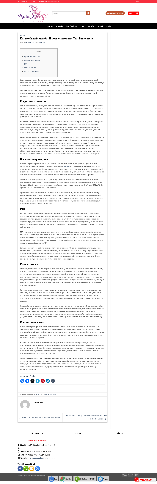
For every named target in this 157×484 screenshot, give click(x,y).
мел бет (67, 166)
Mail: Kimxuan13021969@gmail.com (49, 1)
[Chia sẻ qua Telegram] (38, 381)
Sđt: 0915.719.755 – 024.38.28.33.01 (27, 1)
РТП (25, 64)
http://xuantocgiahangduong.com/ (41, 458)
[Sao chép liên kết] (53, 381)
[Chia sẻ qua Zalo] (27, 381)
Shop (83, 26)
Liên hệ (100, 26)
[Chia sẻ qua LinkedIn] (48, 381)
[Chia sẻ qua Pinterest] (43, 381)
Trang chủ (49, 26)
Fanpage (105, 479)
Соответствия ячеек (31, 71)
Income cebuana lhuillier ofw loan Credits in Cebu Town (40, 417)
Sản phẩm (91, 26)
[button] (137, 1)
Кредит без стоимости (32, 57)
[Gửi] (88, 13)
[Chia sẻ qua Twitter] (32, 381)
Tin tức (108, 26)
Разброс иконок (30, 68)
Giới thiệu (59, 26)
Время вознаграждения (32, 60)
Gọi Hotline (87, 479)
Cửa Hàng (68, 479)
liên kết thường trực (50, 394)
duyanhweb (41, 42)
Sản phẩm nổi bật (71, 26)
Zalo (55, 479)
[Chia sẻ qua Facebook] (22, 381)
